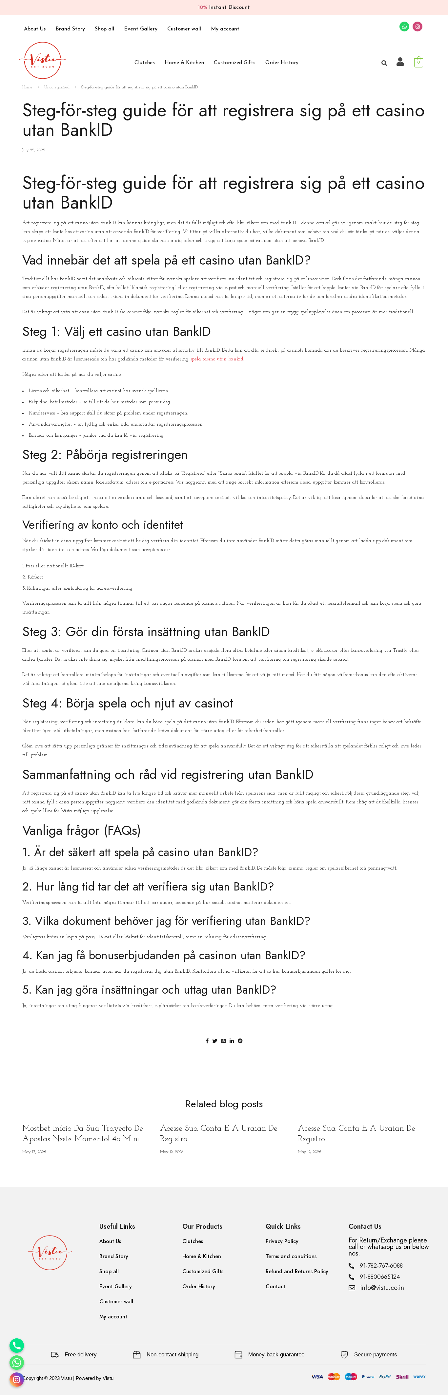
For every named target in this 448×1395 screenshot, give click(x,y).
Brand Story (70, 29)
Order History (281, 62)
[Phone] (17, 1345)
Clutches (144, 62)
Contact (275, 1286)
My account (225, 29)
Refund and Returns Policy (297, 1271)
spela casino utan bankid (216, 359)
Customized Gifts (234, 62)
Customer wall (184, 29)
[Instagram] (417, 26)
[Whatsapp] (404, 26)
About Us (35, 29)
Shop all (104, 29)
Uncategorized (57, 87)
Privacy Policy (282, 1241)
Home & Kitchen (184, 62)
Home (27, 87)
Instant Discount (224, 7)
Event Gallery (140, 29)
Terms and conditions (291, 1256)
